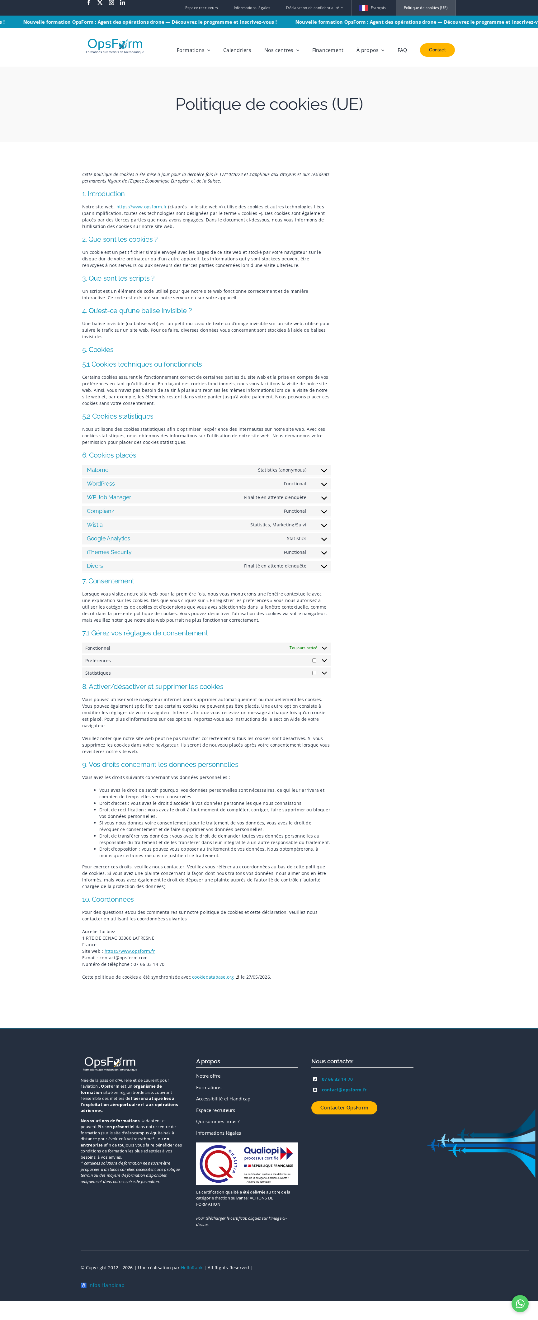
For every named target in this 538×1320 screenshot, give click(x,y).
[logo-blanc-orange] (110, 1057)
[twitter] (99, 2)
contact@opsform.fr (344, 1090)
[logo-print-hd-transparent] (115, 36)
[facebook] (88, 2)
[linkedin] (122, 2)
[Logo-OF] (247, 1145)
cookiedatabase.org (213, 977)
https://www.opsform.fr (141, 207)
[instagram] (111, 2)
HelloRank (191, 1267)
